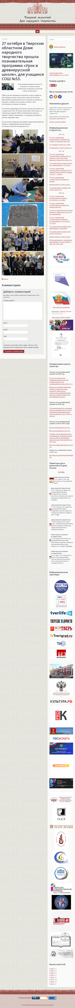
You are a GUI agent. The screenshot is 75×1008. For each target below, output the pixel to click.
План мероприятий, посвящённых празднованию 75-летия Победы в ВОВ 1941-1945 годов (60, 242)
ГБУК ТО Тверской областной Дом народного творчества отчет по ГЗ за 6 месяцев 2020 (61, 212)
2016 (52, 982)
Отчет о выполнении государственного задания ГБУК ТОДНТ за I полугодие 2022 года (59, 139)
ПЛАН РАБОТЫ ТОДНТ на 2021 (60, 185)
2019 (52, 975)
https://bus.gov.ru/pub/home (61, 307)
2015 (52, 984)
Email (5, 330)
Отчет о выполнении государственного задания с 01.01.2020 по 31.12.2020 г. (58, 198)
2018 (52, 977)
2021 (52, 971)
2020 (52, 973)
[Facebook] (60, 96)
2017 (52, 979)
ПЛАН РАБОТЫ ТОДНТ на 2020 (60, 237)
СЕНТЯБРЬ (61, 472)
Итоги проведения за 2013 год (60, 427)
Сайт (5, 336)
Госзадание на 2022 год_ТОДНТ (61, 145)
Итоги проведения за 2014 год (60, 431)
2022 (52, 969)
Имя (5, 323)
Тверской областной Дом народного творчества (39, 1005)
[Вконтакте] (51, 96)
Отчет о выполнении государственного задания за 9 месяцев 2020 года (59, 205)
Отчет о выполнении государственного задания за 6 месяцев (59, 179)
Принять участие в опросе (57, 122)
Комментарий (9, 301)
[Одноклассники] (56, 96)
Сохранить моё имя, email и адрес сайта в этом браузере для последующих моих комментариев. (21, 346)
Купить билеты (59, 47)
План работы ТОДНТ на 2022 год (61, 148)
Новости (5, 279)
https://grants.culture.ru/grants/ (61, 317)
